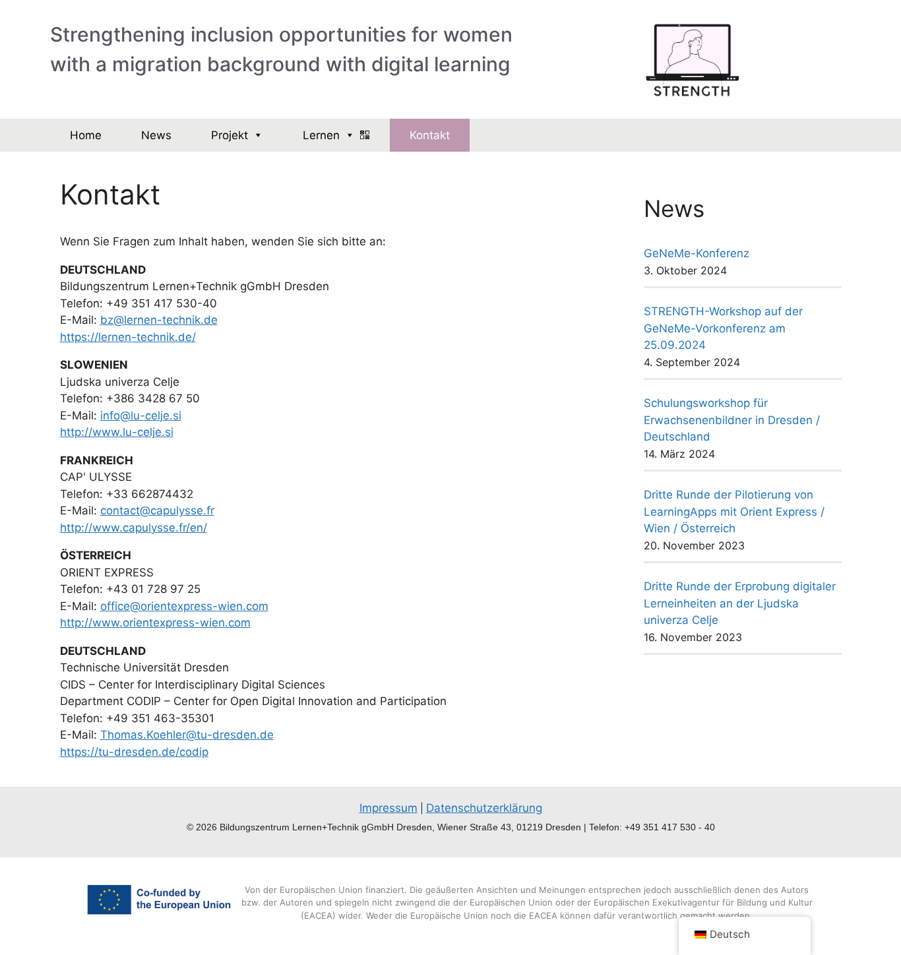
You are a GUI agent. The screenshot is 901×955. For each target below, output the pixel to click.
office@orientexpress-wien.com (184, 606)
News (156, 135)
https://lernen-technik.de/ (128, 337)
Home (86, 135)
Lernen (321, 135)
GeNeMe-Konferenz (696, 253)
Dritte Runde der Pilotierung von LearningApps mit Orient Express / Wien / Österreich (734, 511)
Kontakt (430, 135)
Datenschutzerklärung (484, 808)
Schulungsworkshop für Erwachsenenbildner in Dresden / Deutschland (732, 419)
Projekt (229, 135)
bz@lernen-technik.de (159, 319)
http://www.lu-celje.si (116, 432)
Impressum (388, 808)
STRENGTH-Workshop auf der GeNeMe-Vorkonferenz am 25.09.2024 (723, 328)
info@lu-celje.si (140, 415)
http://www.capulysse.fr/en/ (133, 527)
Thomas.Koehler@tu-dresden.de (187, 734)
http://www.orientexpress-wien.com (155, 622)
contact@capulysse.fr (157, 510)
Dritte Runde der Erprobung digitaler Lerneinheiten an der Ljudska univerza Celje (740, 603)
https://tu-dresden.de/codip (134, 751)
